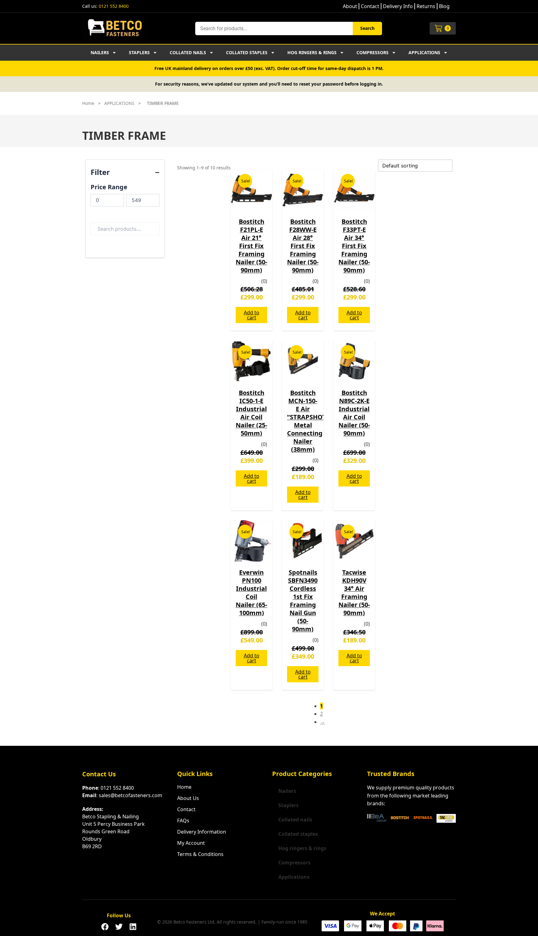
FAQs (183, 820)
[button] (105, 925)
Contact (370, 6)
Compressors (372, 52)
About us (188, 798)
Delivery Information (201, 832)
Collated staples (246, 52)
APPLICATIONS (119, 103)
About (350, 6)
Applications (424, 52)
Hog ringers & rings (312, 52)
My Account (191, 843)
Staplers (139, 52)
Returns (426, 6)
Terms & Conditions (200, 854)
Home (88, 103)
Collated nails (188, 52)
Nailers (100, 52)
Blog (444, 6)
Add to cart (251, 315)
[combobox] (274, 28)
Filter (100, 172)
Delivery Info (398, 6)
